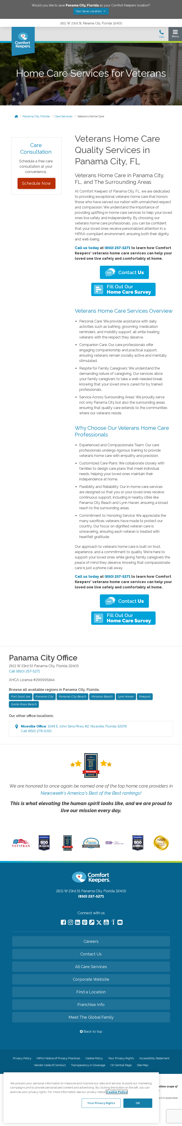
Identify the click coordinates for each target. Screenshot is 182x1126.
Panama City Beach (72, 696)
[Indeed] (113, 922)
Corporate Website (91, 979)
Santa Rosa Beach (24, 704)
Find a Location (91, 992)
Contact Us (91, 954)
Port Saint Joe (20, 696)
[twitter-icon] (99, 922)
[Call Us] (161, 35)
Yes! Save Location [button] (89, 11)
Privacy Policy (22, 1058)
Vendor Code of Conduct (50, 1065)
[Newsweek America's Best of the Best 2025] (67, 849)
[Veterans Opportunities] (21, 848)
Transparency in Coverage (88, 1065)
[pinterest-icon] (84, 922)
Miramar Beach (102, 696)
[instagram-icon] (70, 922)
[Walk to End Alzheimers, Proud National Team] (114, 844)
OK (138, 1103)
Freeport (144, 696)
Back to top (92, 1032)
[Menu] (175, 34)
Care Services (63, 116)
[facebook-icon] (63, 922)
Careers (91, 941)
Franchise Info (91, 1004)
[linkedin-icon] (77, 922)
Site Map (142, 1065)
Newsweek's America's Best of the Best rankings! (91, 793)
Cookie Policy (94, 1058)
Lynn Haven (126, 696)
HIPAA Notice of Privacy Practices (58, 1058)
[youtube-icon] (106, 922)
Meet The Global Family (91, 1017)
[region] (81, 1097)
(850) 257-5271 (117, 248)
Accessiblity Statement (154, 1058)
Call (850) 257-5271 (24, 671)
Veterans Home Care (90, 116)
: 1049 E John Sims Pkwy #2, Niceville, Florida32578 (74, 728)
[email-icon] (91, 922)
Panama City (44, 696)
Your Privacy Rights (121, 1058)
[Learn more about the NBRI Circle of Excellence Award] (161, 849)
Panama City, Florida (36, 116)
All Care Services (91, 966)
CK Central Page (121, 1065)
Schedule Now (36, 183)
